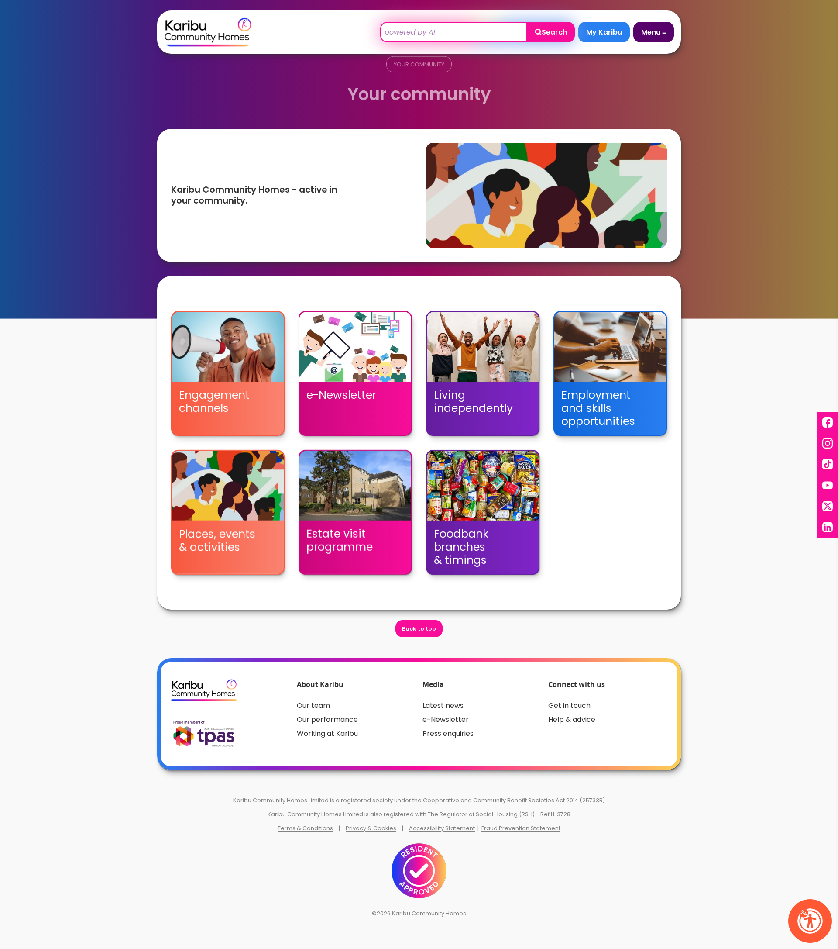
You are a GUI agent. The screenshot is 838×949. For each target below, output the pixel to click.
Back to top (419, 628)
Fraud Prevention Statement (520, 828)
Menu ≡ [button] (653, 32)
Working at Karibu (327, 733)
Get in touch (569, 706)
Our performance (327, 719)
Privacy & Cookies (371, 828)
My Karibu (604, 32)
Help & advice (571, 719)
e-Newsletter (445, 719)
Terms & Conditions (305, 828)
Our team (313, 706)
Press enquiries (448, 733)
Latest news (443, 706)
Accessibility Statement (442, 828)
